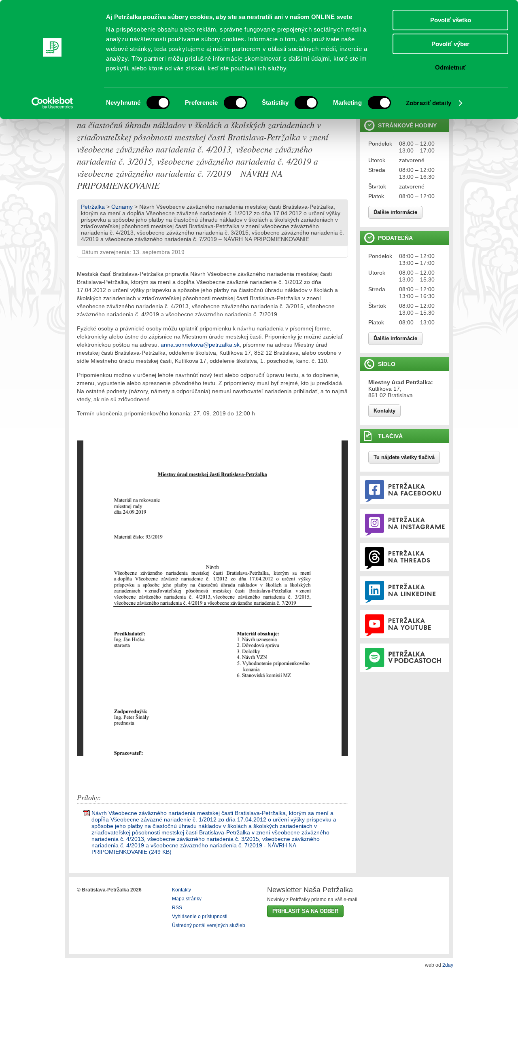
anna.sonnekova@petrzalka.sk (200, 344)
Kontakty (384, 411)
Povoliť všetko (450, 20)
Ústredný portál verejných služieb (208, 925)
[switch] (235, 102)
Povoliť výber (450, 43)
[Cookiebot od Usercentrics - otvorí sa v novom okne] (52, 103)
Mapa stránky (187, 899)
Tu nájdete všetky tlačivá (404, 457)
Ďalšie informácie (395, 212)
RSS (177, 907)
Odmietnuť (450, 67)
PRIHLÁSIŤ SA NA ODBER (305, 911)
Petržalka (93, 206)
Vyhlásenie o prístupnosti (199, 916)
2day (447, 965)
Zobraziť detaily (428, 102)
